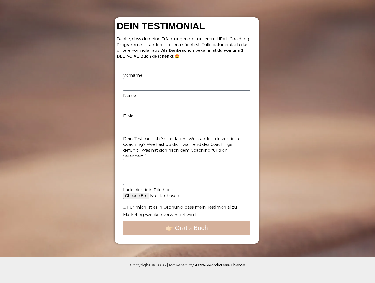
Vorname (132, 75)
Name (129, 95)
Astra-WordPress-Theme (220, 265)
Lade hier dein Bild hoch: (148, 189)
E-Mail (129, 115)
